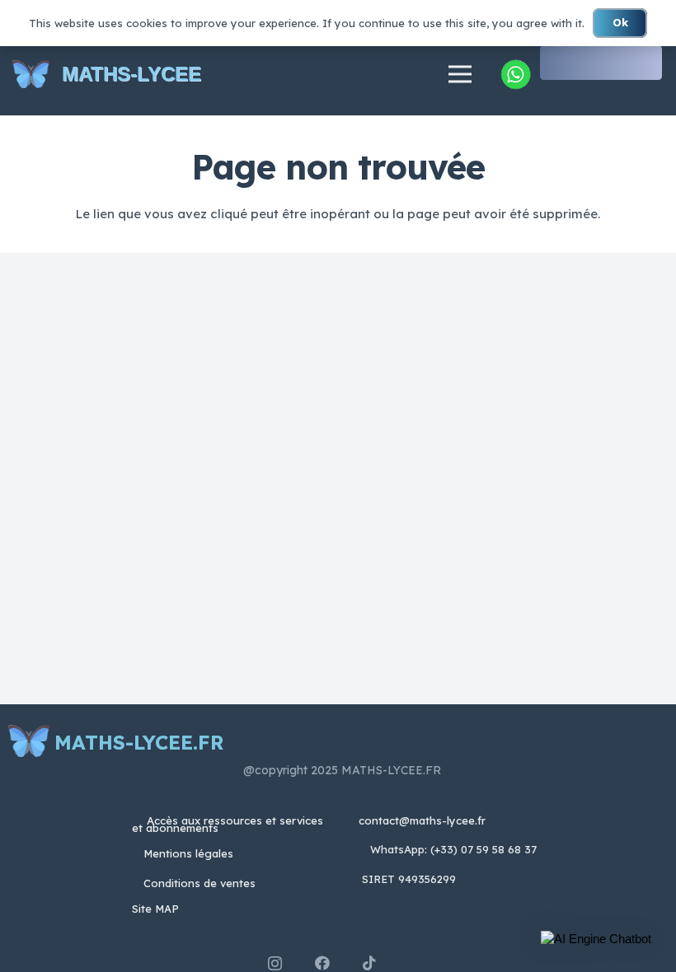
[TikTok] (369, 963)
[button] (596, 939)
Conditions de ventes (199, 883)
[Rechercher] (647, 62)
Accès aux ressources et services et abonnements (227, 824)
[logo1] (30, 74)
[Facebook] (322, 963)
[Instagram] (275, 964)
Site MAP (155, 908)
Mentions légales (188, 853)
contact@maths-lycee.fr (420, 820)
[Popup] (515, 74)
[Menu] (460, 74)
